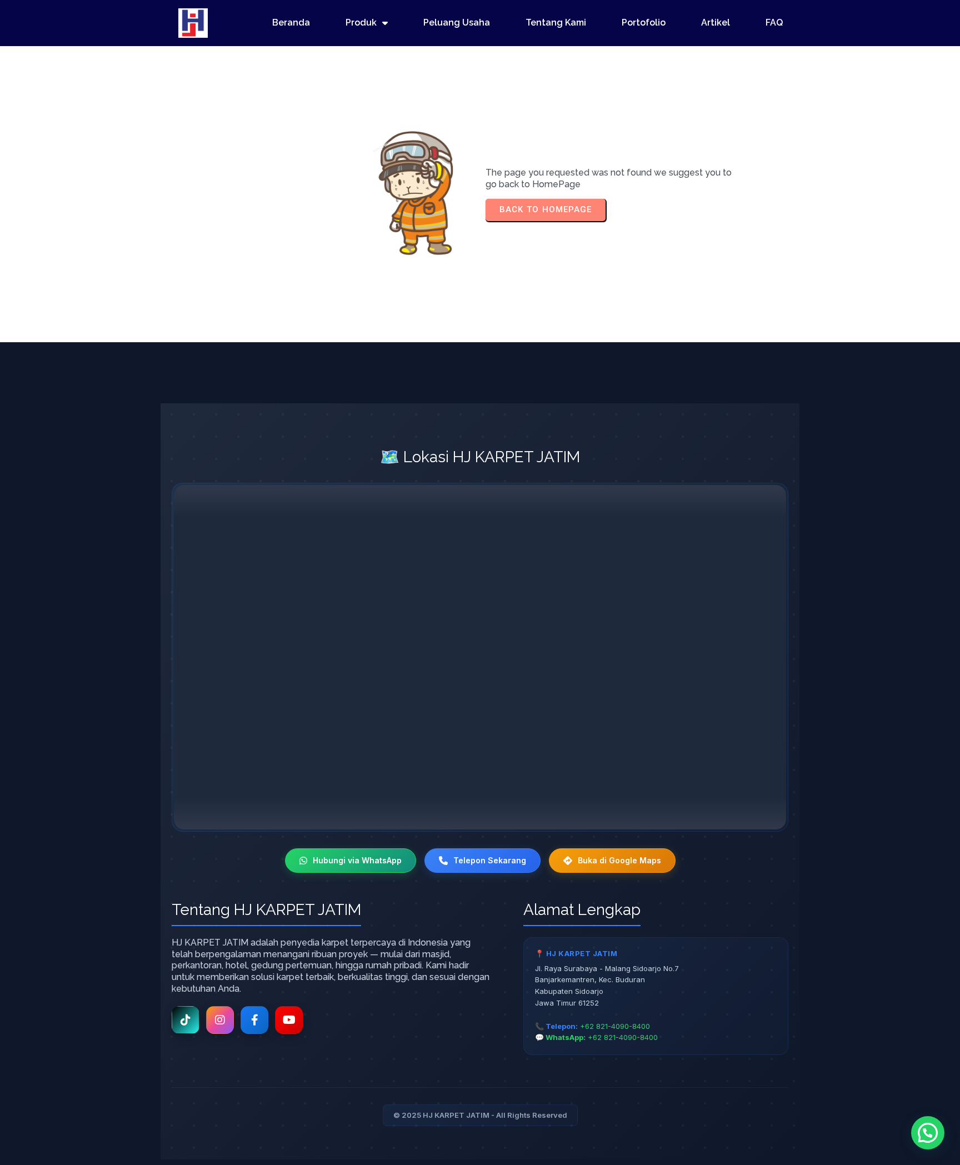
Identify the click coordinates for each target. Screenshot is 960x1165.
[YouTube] (289, 1020)
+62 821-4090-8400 (615, 1026)
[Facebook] (254, 1020)
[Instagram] (220, 1020)
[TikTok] (185, 1020)
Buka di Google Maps (619, 860)
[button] (927, 1132)
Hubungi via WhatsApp (357, 860)
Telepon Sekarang (489, 860)
